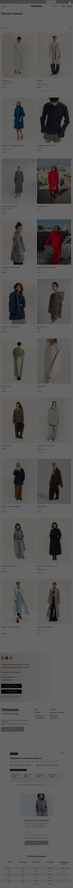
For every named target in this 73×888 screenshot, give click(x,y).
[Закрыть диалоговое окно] (70, 3)
